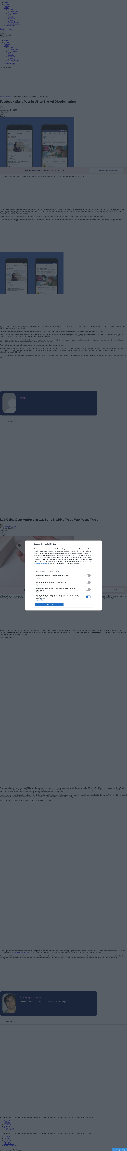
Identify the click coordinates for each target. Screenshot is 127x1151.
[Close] (98, 544)
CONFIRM (49, 604)
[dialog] (63, 575)
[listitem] (63, 571)
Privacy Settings (120, 1150)
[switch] (88, 575)
